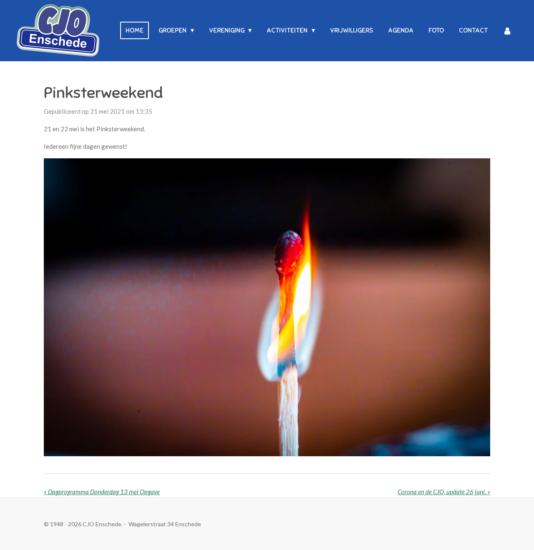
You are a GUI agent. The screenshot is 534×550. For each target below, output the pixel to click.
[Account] (507, 31)
